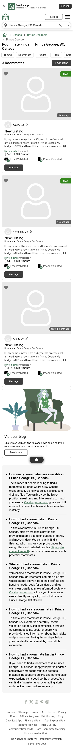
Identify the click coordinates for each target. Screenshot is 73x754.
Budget (42, 54)
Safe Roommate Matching (51, 729)
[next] (67, 25)
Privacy (62, 712)
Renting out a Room (56, 720)
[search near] (5, 25)
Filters (56, 54)
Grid (9, 54)
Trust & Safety (48, 724)
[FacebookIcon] (26, 702)
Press (13, 716)
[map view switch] (36, 460)
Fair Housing (48, 716)
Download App (14, 720)
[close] (4, 6)
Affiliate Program (29, 716)
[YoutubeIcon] (36, 702)
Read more (16, 452)
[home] (5, 35)
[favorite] (5, 73)
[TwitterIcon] (31, 702)
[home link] (5, 17)
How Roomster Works (36, 733)
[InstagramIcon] (47, 702)
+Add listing (61, 63)
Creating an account (36, 502)
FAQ (43, 712)
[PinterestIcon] (41, 702)
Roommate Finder (27, 724)
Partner (11, 712)
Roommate (24, 54)
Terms (34, 712)
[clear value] (60, 25)
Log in (54, 16)
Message (13, 167)
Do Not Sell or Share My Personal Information (36, 738)
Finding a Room (33, 720)
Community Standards (20, 729)
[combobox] (33, 25)
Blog (60, 716)
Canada (17, 35)
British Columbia (37, 35)
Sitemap (23, 712)
